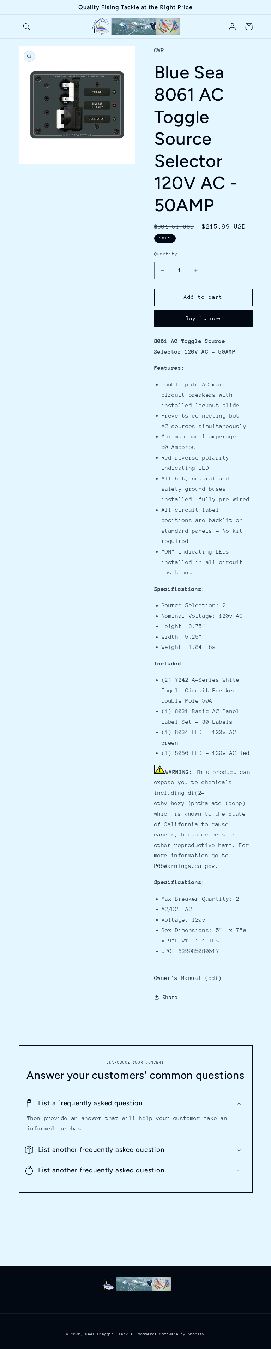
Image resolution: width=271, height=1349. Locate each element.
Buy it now (203, 318)
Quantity (166, 253)
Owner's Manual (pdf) (188, 978)
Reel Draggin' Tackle (109, 1334)
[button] (27, 26)
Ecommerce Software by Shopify (170, 1334)
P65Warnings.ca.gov (184, 866)
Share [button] (170, 997)
